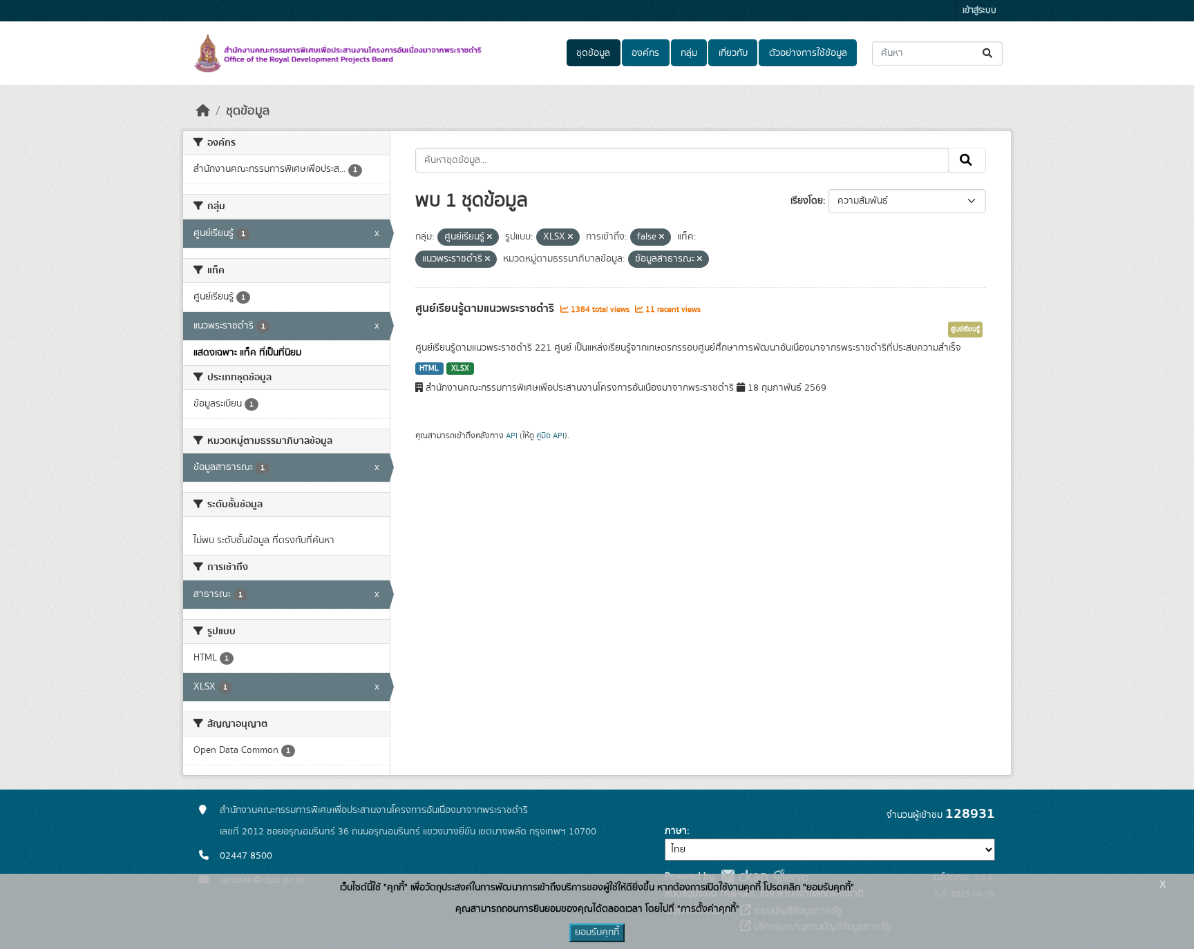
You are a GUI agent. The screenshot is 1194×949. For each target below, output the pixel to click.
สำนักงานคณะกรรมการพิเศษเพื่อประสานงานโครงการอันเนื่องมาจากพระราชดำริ (374, 810)
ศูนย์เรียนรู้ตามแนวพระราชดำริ (486, 308)
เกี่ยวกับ (733, 53)
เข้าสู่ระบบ (979, 10)
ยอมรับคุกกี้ (597, 932)
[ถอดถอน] (489, 237)
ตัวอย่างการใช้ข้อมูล (808, 53)
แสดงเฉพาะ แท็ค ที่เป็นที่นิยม (247, 353)
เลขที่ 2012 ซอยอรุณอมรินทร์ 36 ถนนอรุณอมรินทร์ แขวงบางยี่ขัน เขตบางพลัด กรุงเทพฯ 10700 (408, 832)
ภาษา (676, 831)
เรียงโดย (806, 201)
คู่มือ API (550, 435)
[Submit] (988, 53)
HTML (429, 368)
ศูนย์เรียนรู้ (965, 329)
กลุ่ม (689, 53)
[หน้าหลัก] (203, 111)
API (512, 435)
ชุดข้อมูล (593, 53)
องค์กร (645, 53)
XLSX (460, 368)
